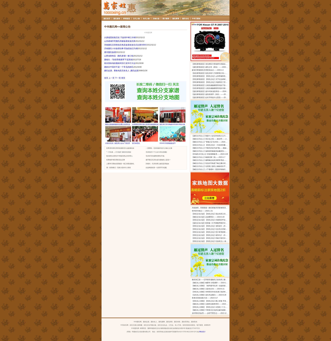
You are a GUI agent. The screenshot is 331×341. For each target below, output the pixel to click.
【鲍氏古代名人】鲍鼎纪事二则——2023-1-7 (208, 157)
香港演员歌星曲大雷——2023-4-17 (205, 298)
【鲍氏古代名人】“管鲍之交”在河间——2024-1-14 (210, 142)
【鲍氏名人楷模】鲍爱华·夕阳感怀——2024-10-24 (210, 283)
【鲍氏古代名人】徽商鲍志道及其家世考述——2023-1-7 (210, 160)
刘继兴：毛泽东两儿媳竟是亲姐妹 (157, 164)
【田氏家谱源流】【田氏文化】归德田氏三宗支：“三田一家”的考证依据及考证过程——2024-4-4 (210, 82)
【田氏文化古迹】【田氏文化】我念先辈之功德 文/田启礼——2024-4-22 (210, 214)
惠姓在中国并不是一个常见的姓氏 (118, 67)
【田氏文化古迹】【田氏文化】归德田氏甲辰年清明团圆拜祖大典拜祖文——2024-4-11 (210, 220)
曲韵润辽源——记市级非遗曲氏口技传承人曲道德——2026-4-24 (210, 280)
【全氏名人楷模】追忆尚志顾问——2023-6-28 (209, 295)
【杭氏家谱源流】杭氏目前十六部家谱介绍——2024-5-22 (210, 73)
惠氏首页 (107, 19)
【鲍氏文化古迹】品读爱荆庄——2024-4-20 (208, 217)
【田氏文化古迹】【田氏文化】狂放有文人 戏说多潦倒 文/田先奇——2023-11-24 (210, 241)
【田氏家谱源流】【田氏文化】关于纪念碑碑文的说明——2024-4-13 (210, 79)
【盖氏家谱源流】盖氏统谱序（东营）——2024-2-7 (210, 94)
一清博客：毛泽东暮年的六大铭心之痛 (159, 148)
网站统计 (202, 332)
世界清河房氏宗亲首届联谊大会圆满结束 (120, 148)
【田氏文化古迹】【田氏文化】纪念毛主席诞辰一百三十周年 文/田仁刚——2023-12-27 (210, 229)
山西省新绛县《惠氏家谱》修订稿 (118, 56)
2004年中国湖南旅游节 (168, 143)
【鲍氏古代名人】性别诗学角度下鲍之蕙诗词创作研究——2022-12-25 (210, 163)
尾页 (123, 78)
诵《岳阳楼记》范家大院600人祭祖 (118, 167)
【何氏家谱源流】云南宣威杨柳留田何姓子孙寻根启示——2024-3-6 (210, 85)
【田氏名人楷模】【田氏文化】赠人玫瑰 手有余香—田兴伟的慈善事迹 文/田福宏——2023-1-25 (210, 301)
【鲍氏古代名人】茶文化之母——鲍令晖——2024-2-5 (210, 139)
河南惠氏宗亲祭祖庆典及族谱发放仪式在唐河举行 (125, 45)
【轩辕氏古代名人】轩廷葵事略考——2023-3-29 (210, 154)
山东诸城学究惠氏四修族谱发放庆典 (119, 41)
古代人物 (136, 19)
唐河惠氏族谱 (110, 52)
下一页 (118, 78)
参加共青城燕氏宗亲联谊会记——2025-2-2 (208, 70)
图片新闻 (166, 19)
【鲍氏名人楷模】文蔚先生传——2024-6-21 (208, 289)
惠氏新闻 (116, 19)
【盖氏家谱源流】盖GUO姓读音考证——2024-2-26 (210, 91)
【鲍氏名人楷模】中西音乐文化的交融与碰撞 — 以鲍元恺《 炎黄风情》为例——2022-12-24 (210, 310)
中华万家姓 (196, 19)
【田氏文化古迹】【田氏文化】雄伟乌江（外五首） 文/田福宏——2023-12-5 (210, 235)
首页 (106, 78)
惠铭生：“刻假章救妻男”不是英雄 (118, 59)
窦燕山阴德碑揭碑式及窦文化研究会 (117, 124)
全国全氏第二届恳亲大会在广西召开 (117, 143)
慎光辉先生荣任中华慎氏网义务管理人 (119, 156)
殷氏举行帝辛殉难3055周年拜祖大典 (172, 124)
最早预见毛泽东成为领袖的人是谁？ (158, 160)
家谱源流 (126, 19)
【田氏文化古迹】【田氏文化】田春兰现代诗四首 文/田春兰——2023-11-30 (210, 238)
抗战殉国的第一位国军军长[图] (156, 167)
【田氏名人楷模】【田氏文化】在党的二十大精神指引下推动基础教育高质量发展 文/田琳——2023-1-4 (210, 307)
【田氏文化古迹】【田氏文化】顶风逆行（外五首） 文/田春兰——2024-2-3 (210, 226)
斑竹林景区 (136, 143)
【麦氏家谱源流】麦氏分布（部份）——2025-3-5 (210, 67)
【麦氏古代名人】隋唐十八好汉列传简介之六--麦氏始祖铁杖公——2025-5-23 (210, 136)
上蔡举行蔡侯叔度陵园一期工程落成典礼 (120, 164)
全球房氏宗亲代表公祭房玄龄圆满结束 (145, 124)
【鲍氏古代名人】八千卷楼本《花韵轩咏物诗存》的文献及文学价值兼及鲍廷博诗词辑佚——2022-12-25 (210, 169)
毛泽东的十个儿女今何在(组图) (156, 152)
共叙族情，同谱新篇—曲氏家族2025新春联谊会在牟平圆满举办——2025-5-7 (210, 208)
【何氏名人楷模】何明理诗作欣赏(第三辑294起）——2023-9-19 (210, 292)
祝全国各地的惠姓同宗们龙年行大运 (119, 63)
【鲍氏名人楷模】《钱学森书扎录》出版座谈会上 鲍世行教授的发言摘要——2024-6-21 (210, 286)
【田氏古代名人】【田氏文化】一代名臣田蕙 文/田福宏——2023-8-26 (210, 145)
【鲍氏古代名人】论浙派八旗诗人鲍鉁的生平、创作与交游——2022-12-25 (210, 166)
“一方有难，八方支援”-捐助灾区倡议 (118, 152)
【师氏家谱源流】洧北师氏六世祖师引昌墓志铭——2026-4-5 (210, 64)
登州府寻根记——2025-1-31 (202, 211)
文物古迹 (156, 19)
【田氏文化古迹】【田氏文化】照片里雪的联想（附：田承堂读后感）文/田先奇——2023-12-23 (210, 232)
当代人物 (146, 19)
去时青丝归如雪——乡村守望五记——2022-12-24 (210, 313)
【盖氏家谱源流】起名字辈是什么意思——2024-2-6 (210, 97)
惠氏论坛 (185, 19)
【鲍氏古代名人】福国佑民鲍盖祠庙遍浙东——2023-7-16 (210, 151)
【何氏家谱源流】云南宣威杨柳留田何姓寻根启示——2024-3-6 (210, 88)
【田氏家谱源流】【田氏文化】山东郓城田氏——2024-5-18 (210, 76)
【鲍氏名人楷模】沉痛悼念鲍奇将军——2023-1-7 (210, 304)
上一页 (111, 78)
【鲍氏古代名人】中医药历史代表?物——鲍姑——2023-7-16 (210, 148)
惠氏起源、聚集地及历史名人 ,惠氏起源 (121, 70)
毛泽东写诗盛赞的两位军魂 (155, 156)
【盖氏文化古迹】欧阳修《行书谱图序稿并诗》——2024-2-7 (210, 223)
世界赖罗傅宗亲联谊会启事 (115, 160)
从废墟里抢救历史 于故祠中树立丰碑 (120, 37)
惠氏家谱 (175, 19)
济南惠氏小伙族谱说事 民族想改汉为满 (121, 48)
